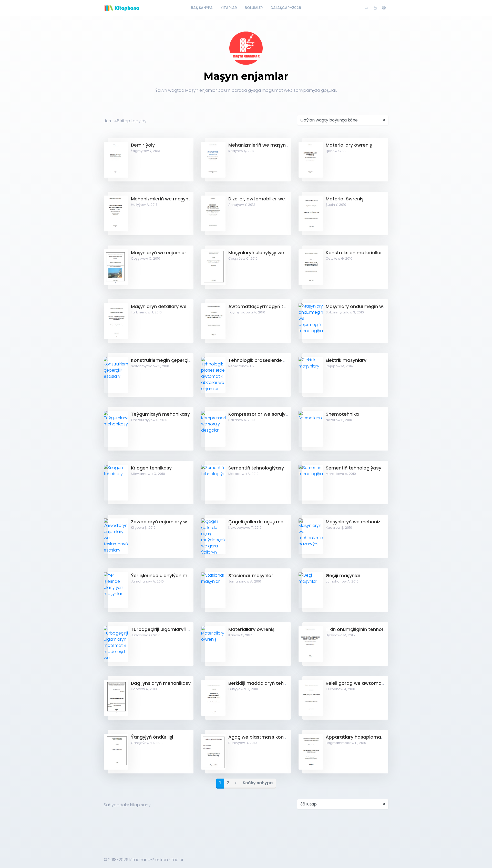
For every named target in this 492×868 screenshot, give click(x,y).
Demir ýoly (143, 145)
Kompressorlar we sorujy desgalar (267, 414)
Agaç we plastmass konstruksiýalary (270, 737)
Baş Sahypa (202, 7)
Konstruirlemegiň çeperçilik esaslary (172, 360)
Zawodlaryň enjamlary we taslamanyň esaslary (185, 522)
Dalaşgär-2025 (286, 7)
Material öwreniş (344, 199)
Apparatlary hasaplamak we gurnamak (371, 737)
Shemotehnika (342, 414)
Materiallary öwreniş (349, 145)
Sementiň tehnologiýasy (256, 468)
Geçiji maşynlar (343, 576)
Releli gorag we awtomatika (358, 683)
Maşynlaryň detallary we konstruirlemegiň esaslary (189, 306)
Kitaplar (228, 7)
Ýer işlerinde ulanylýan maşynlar (167, 576)
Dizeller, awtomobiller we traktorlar (268, 199)
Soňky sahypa (258, 783)
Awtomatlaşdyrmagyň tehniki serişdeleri (274, 306)
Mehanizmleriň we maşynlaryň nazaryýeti (275, 145)
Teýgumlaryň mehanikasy (160, 414)
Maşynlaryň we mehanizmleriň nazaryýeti (373, 522)
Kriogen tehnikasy (151, 468)
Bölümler (254, 7)
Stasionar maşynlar (250, 576)
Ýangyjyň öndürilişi (152, 737)
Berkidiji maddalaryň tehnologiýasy (268, 683)
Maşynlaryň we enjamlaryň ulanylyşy (172, 253)
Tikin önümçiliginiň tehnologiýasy (363, 629)
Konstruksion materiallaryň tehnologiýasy (373, 253)
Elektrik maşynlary (346, 360)
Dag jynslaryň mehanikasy (161, 683)
